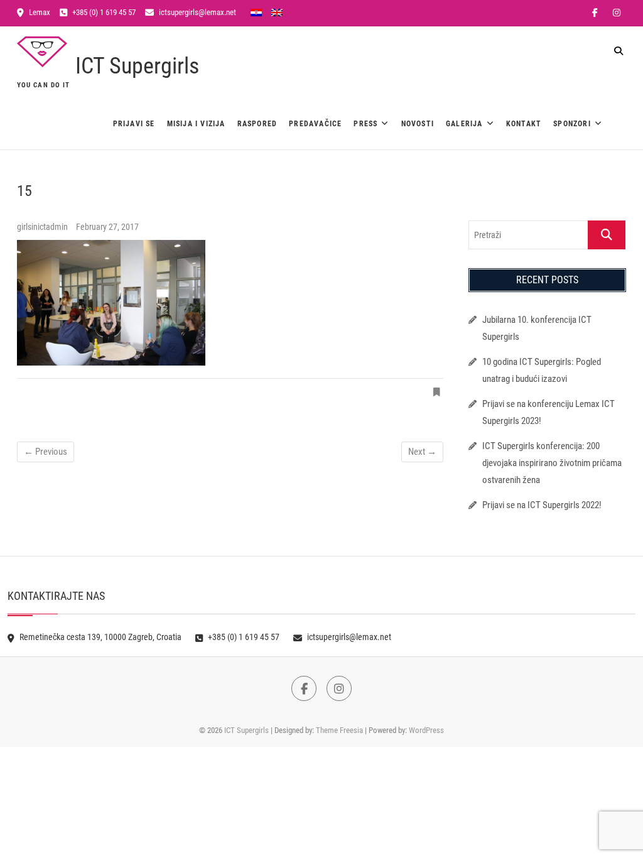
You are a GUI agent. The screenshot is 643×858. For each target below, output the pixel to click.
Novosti (417, 123)
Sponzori (572, 123)
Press (365, 123)
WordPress (426, 730)
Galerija (464, 123)
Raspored (257, 123)
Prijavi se (134, 123)
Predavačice (315, 123)
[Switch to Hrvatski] (256, 12)
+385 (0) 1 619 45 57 (103, 12)
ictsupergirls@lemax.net (196, 12)
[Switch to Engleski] (277, 12)
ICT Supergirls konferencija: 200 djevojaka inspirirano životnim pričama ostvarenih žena (552, 463)
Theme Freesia (339, 730)
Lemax (38, 12)
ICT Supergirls (137, 66)
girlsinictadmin (43, 227)
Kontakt (523, 123)
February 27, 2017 (107, 227)
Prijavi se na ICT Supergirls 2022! (542, 505)
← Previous (45, 451)
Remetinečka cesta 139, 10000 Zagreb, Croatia (99, 637)
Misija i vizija (196, 123)
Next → (422, 451)
